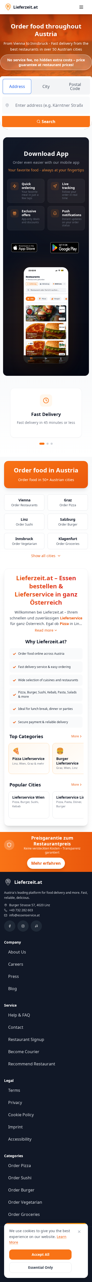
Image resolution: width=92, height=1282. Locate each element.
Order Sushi (19, 1178)
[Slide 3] (52, 444)
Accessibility (19, 1139)
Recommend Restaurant (31, 1064)
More (75, 736)
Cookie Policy (21, 1114)
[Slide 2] (48, 444)
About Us (17, 952)
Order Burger (21, 1190)
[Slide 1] (41, 444)
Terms (14, 1090)
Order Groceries (24, 1214)
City (46, 86)
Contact (15, 1027)
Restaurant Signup (26, 1039)
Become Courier (23, 1051)
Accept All (40, 1254)
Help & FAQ (19, 1015)
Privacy (15, 1102)
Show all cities (43, 555)
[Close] (79, 1231)
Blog (12, 988)
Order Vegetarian (25, 1202)
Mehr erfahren (46, 863)
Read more (44, 630)
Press (13, 976)
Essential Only (40, 1267)
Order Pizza (19, 1165)
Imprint (15, 1127)
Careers (15, 964)
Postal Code (75, 86)
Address (17, 86)
